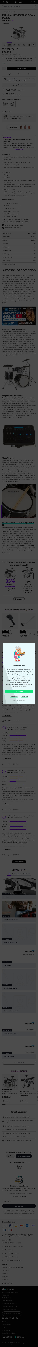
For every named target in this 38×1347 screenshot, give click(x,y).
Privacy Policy (22, 700)
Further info (24, 696)
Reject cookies (14, 696)
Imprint (15, 700)
